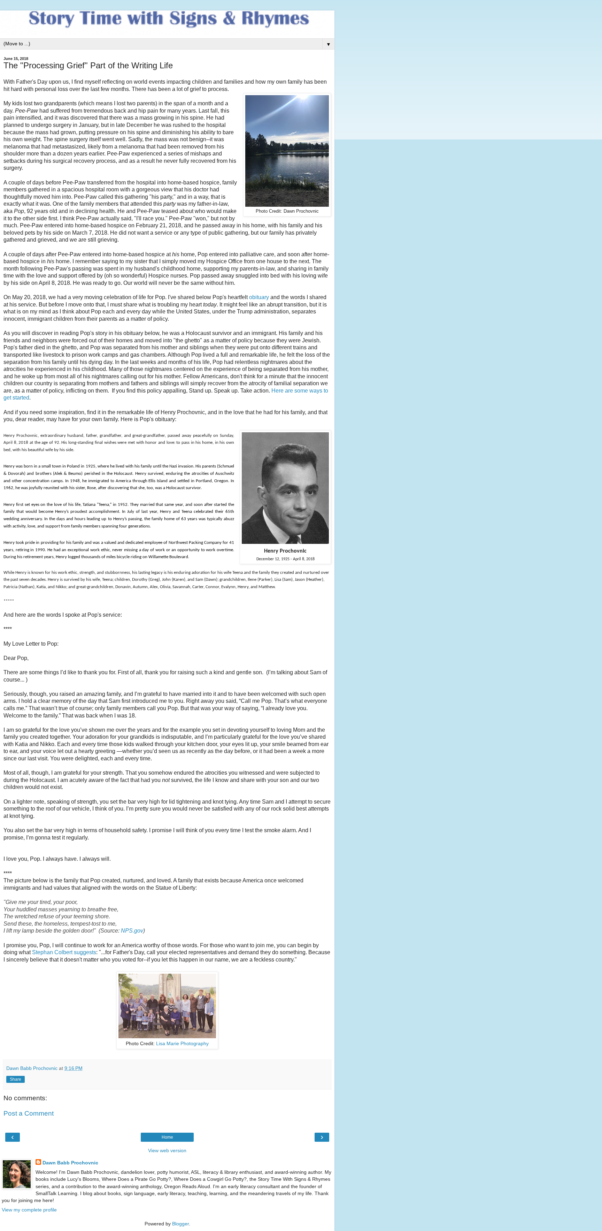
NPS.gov (132, 931)
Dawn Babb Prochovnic (70, 1162)
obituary (259, 297)
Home (167, 1137)
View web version (167, 1150)
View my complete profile (29, 1210)
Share (15, 1079)
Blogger (180, 1223)
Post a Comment (28, 1113)
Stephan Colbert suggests (64, 952)
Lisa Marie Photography (182, 1043)
